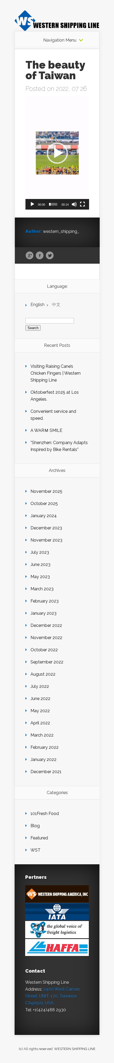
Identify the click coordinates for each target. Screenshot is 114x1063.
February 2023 (44, 601)
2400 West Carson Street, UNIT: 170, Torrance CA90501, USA (52, 996)
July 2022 (39, 686)
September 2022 (46, 662)
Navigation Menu (59, 40)
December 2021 (46, 771)
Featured (39, 837)
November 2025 (46, 491)
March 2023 (42, 588)
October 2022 (44, 649)
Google (29, 255)
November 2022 (46, 637)
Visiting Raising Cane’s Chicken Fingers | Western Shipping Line (55, 373)
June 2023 (40, 564)
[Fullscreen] (82, 204)
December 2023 (46, 527)
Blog (35, 825)
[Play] (32, 204)
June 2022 (40, 698)
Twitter (50, 255)
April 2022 (40, 722)
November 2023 (46, 540)
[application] (57, 153)
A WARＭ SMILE (46, 430)
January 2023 (43, 613)
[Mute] (74, 204)
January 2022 (43, 759)
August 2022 (42, 674)
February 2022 (44, 747)
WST (35, 850)
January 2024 (43, 515)
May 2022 (40, 710)
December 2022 (46, 625)
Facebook (40, 255)
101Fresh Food (44, 813)
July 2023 (39, 552)
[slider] (53, 204)
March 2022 (42, 735)
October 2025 (44, 503)
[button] (57, 153)
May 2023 (40, 576)
